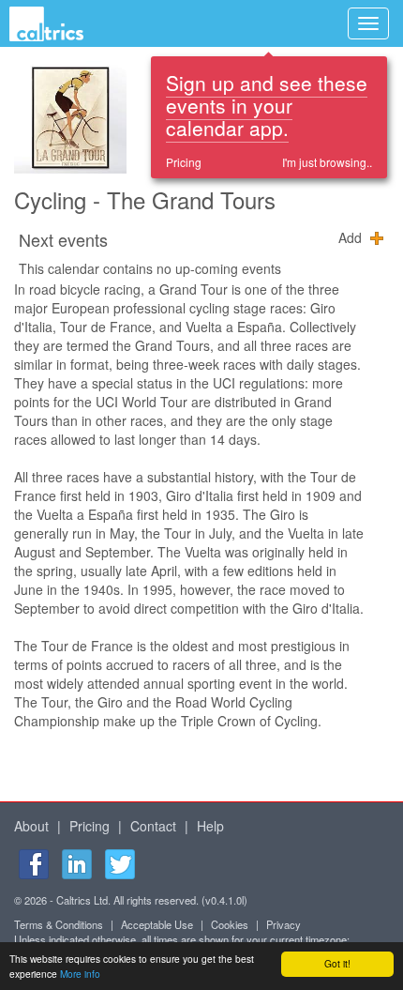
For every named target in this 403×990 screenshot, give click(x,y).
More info (80, 974)
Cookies (229, 924)
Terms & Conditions (58, 924)
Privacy (283, 924)
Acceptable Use (157, 924)
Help (210, 825)
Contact (153, 825)
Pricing (184, 162)
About (31, 825)
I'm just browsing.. (327, 162)
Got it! (337, 963)
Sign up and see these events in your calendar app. (266, 105)
